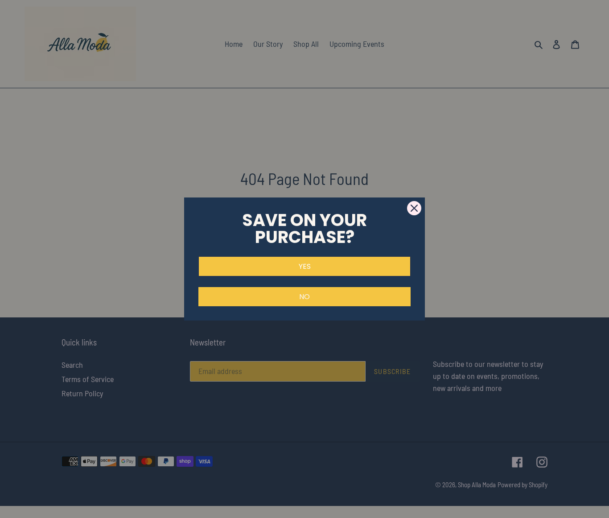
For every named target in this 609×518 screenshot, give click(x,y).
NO (304, 297)
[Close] (414, 208)
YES (305, 266)
